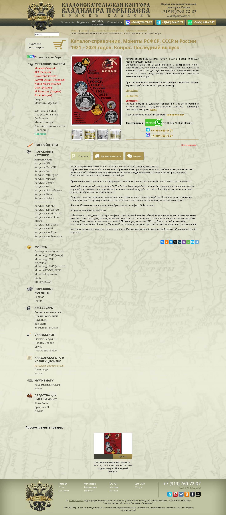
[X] (175, 242)
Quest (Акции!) (43, 87)
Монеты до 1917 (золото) (50, 266)
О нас (61, 487)
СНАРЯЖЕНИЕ (45, 334)
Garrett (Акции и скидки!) (50, 80)
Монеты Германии (46, 274)
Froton (38, 300)
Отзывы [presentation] (137, 156)
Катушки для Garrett (47, 209)
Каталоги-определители (49, 365)
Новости (88, 490)
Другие (39, 411)
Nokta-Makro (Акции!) (48, 83)
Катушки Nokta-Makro (48, 190)
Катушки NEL (43, 163)
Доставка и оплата (97, 22)
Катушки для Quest (46, 224)
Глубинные (41, 118)
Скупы (38, 346)
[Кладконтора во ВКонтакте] (181, 495)
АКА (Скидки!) (43, 72)
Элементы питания (46, 327)
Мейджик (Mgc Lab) (46, 103)
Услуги (138, 487)
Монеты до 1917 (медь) (49, 255)
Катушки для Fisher (46, 232)
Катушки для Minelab (47, 213)
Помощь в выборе (48, 57)
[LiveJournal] (179, 242)
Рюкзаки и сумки (45, 339)
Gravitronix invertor (46, 76)
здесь (153, 109)
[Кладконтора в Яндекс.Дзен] (192, 495)
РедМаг (39, 297)
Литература (42, 369)
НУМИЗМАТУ (44, 380)
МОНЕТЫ (41, 247)
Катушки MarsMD (45, 167)
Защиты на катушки (48, 312)
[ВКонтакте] (162, 242)
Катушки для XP (44, 228)
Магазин (114, 487)
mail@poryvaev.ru (190, 487)
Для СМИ (140, 483)
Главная (62, 483)
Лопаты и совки (44, 343)
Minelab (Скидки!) (45, 68)
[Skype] (192, 242)
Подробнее (132, 90)
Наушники (41, 320)
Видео (81, 22)
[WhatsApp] (188, 242)
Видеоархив (90, 487)
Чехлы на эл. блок (46, 316)
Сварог (39, 99)
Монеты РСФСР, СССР (48, 270)
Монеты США (43, 281)
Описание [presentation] (83, 156)
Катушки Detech (44, 198)
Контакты (113, 22)
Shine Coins (41, 403)
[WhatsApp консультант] (153, 125)
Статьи (113, 483)
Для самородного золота (50, 126)
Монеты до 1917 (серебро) (44, 260)
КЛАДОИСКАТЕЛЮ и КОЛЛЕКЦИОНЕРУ (49, 359)
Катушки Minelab (45, 179)
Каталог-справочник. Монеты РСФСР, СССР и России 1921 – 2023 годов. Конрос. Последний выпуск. (113, 467)
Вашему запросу (76, 500)
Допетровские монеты (48, 251)
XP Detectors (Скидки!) (48, 91)
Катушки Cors (43, 171)
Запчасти (40, 323)
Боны (38, 278)
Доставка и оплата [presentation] (111, 156)
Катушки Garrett (44, 182)
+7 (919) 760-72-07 (182, 483)
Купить (123, 456)
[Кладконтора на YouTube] (175, 495)
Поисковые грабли (46, 350)
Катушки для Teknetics (48, 236)
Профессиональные (46, 114)
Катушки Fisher (44, 194)
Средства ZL (42, 407)
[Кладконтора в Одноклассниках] (186, 495)
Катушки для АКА (45, 205)
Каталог (65, 22)
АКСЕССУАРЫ (44, 308)
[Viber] (184, 242)
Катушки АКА (43, 159)
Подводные (42, 130)
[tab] (82, 156)
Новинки (40, 133)
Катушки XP (42, 186)
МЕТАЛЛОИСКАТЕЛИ (50, 64)
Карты (38, 373)
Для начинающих (45, 110)
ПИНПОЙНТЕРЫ (46, 145)
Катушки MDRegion (46, 175)
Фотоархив (90, 483)
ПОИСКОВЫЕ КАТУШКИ (44, 153)
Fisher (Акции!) (43, 95)
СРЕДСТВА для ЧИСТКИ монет (46, 397)
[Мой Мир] (171, 242)
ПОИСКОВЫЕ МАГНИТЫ (44, 290)
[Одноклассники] (167, 242)
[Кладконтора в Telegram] (169, 495)
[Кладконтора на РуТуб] (198, 495)
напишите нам (175, 114)
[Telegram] (197, 242)
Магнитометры (44, 122)
